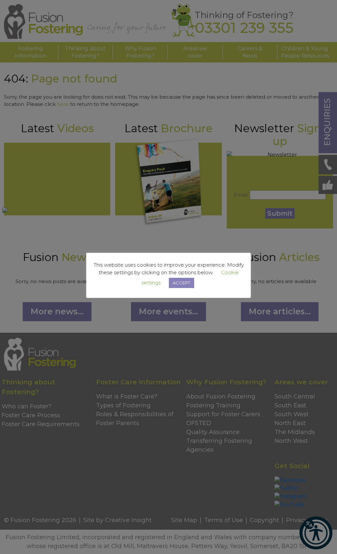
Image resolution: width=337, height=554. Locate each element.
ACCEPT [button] (181, 282)
